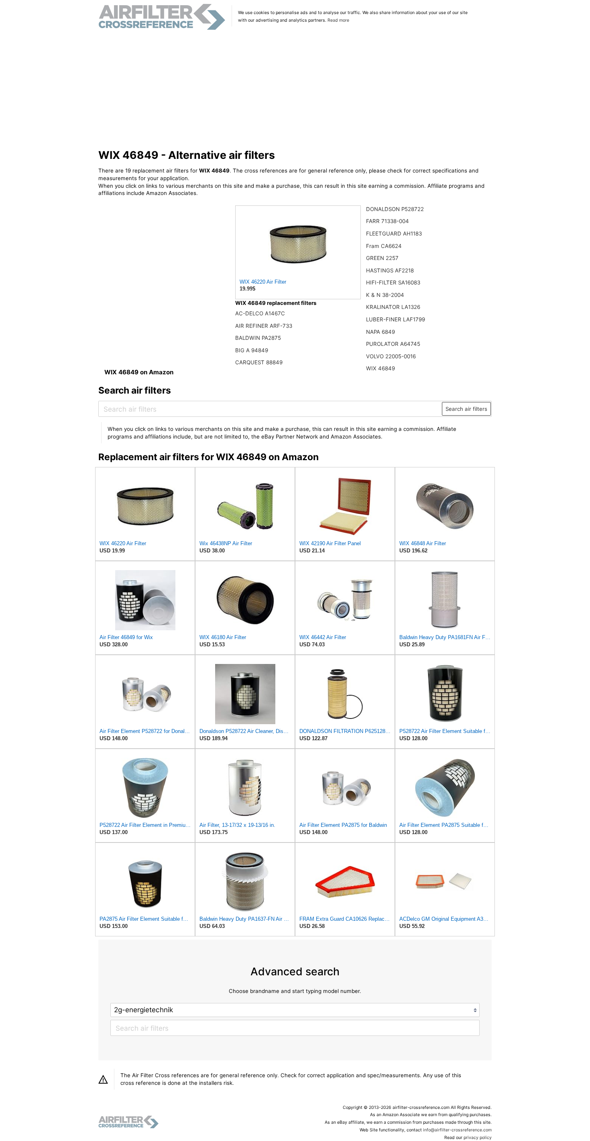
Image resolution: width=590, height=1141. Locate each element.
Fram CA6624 (384, 246)
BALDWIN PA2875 (258, 338)
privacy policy (478, 1137)
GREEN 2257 (382, 258)
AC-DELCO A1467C (260, 313)
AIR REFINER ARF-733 (263, 326)
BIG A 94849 (251, 350)
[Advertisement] (295, 90)
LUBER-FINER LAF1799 (395, 319)
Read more (338, 20)
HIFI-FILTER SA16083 (393, 282)
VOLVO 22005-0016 (391, 356)
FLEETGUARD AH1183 (394, 233)
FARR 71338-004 (387, 221)
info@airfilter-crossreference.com (457, 1130)
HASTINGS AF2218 (390, 270)
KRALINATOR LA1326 (393, 307)
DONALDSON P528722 (395, 209)
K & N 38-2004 (385, 295)
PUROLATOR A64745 (393, 344)
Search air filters (466, 409)
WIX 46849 (380, 368)
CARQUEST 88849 (259, 362)
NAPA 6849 (380, 332)
